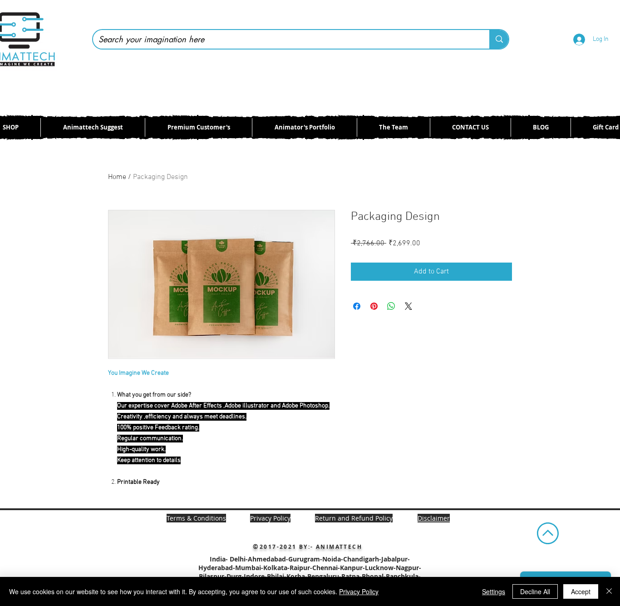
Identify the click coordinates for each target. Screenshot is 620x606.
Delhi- (239, 559)
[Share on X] (408, 306)
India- (220, 559)
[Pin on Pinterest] (374, 306)
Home (117, 177)
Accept (580, 591)
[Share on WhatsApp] (391, 306)
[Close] (609, 591)
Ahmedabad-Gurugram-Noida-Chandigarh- (314, 559)
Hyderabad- (216, 567)
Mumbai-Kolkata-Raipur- (273, 567)
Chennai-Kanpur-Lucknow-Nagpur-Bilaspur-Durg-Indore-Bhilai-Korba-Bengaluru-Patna (310, 572)
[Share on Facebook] (356, 306)
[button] (434, 518)
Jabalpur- (395, 559)
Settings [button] (493, 591)
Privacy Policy (359, 591)
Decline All (535, 591)
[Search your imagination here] (498, 39)
